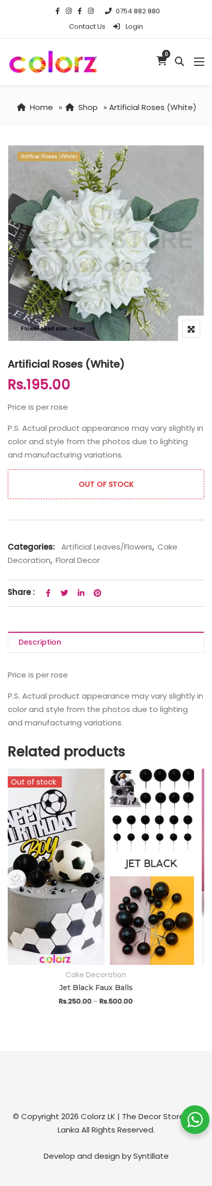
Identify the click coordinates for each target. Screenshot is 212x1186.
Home (41, 107)
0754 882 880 (138, 11)
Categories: (31, 546)
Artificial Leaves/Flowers (106, 546)
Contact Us (87, 26)
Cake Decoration (106, 974)
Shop (88, 107)
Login (133, 26)
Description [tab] (40, 642)
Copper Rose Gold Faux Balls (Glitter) (106, 987)
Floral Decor (78, 560)
